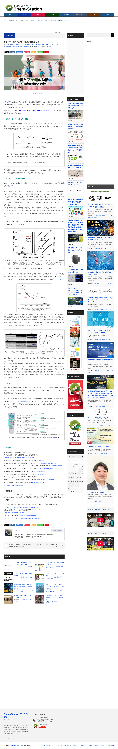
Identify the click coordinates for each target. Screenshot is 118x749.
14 (77, 477)
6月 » (72, 491)
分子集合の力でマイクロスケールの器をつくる (75, 271)
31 (69, 488)
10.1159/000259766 (39, 471)
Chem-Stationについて (48, 745)
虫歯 (27, 46)
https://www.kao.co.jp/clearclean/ (26, 515)
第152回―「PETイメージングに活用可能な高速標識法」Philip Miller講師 (20, 545)
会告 (32, 590)
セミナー (28, 590)
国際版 (97, 745)
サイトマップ (75, 745)
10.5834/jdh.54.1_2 (42, 460)
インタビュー (66, 14)
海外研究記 (95, 217)
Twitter (90, 745)
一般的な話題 (13, 44)
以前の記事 (7, 102)
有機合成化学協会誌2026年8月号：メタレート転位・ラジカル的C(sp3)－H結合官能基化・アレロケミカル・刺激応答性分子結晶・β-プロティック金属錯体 (100, 394)
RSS (12, 738)
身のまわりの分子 (40, 44)
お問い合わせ (111, 745)
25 (71, 484)
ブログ (24, 14)
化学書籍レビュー (103, 453)
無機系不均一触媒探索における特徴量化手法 (100, 360)
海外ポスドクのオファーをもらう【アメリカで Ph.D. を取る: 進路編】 (100, 206)
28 (77, 484)
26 (73, 484)
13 (75, 477)
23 (82, 481)
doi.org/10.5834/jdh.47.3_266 (47, 463)
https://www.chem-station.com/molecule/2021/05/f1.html (22, 507)
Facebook (83, 745)
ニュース (38, 14)
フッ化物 (50, 44)
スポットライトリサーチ (58, 601)
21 (77, 481)
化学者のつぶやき (21, 44)
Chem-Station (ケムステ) (16, 715)
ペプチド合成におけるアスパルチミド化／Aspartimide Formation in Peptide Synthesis (100, 300)
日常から (29, 44)
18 (71, 481)
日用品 (33, 44)
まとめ (107, 14)
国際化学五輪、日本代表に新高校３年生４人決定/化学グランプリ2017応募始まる (75, 149)
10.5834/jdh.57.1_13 (43, 474)
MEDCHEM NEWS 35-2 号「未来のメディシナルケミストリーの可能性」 (100, 331)
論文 (31, 566)
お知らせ (59, 745)
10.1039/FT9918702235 (56, 466)
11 (71, 477)
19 (73, 481)
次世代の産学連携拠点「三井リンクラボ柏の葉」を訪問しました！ (75, 106)
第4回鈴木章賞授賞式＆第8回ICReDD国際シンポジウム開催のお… (23, 586)
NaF (47, 44)
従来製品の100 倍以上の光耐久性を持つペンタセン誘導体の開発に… (55, 597)
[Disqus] (34, 628)
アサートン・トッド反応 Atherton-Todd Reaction (75, 184)
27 (75, 484)
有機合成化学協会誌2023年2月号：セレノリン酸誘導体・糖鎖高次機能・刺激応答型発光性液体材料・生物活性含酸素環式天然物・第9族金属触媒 (75, 226)
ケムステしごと (55, 566)
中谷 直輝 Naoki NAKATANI (96, 492)
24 (69, 484)
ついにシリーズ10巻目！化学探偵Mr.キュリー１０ (47, 545)
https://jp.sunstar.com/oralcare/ (29, 518)
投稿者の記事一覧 (57, 530)
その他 (96, 453)
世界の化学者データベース (101, 501)
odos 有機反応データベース (103, 309)
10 (69, 477)
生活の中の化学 (22, 46)
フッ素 (55, 44)
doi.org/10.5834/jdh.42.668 (48, 479)
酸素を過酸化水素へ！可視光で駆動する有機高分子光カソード (100, 273)
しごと (52, 14)
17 (69, 481)
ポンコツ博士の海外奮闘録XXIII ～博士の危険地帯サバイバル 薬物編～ (75, 202)
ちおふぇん (48, 46)
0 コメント (37, 46)
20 (75, 481)
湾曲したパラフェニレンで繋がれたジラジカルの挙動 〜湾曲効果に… (55, 586)
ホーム (10, 14)
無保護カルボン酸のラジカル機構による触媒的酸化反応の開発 (75, 126)
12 (73, 477)
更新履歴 (67, 745)
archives (23, 590)
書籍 (93, 14)
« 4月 (69, 491)
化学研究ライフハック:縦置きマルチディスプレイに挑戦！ (75, 250)
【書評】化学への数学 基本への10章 (98, 446)
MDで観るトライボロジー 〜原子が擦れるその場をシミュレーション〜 (100, 239)
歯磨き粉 (15, 46)
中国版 (103, 745)
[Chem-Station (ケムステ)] (23, 7)
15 (80, 477)
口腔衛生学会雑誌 (22, 401)
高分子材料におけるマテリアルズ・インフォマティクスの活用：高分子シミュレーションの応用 (75, 291)
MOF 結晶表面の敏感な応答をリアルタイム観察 (75, 166)
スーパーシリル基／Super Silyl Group (99, 418)
